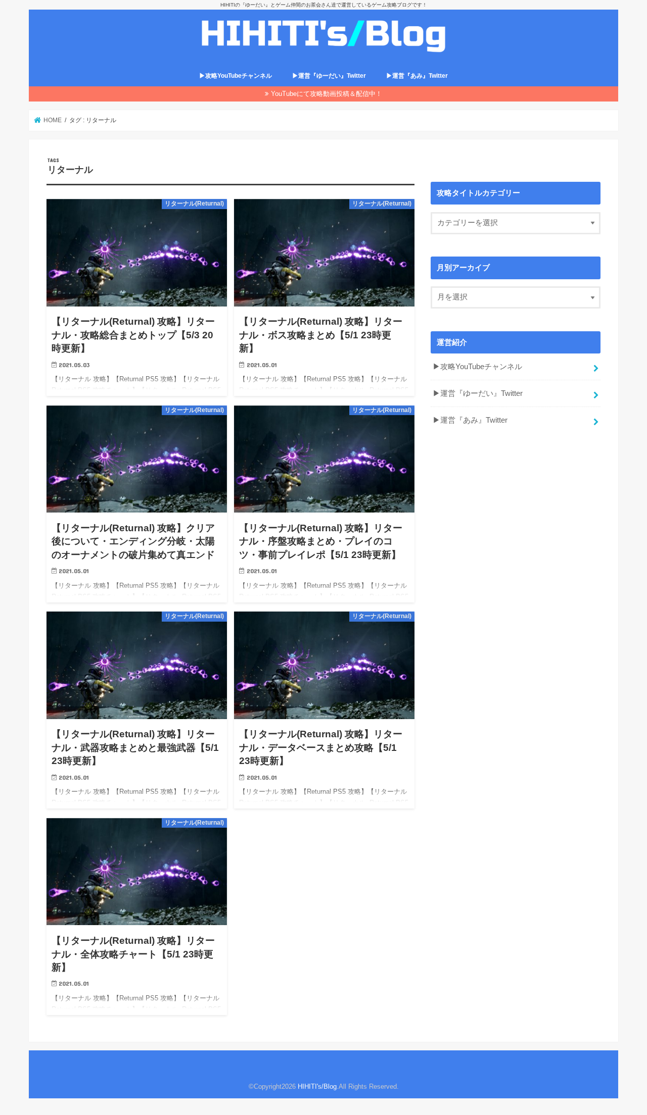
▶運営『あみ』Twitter (417, 75)
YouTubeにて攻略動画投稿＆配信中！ (326, 93)
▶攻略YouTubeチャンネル (235, 75)
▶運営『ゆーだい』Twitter (329, 75)
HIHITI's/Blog (317, 1086)
